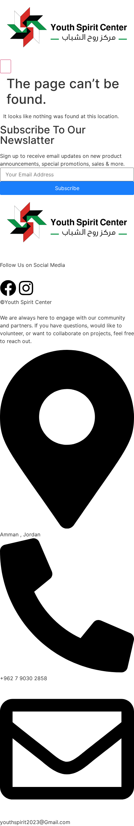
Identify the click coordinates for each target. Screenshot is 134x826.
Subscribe (67, 188)
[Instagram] (26, 288)
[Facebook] (8, 288)
